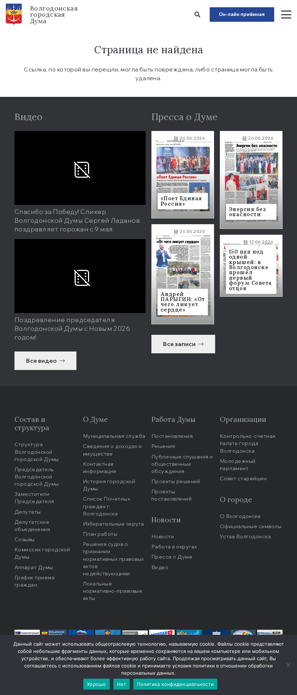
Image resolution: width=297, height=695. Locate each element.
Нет (121, 684)
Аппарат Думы (33, 567)
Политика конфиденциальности (175, 684)
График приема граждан (34, 581)
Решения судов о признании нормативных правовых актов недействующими (113, 558)
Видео (159, 567)
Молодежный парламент (238, 464)
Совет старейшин (243, 478)
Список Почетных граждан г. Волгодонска (106, 506)
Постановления (172, 435)
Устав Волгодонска (245, 536)
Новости (162, 536)
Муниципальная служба (114, 435)
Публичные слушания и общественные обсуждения (182, 463)
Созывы (24, 539)
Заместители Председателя (34, 497)
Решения (163, 446)
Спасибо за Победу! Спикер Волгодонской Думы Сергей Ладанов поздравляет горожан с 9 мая (77, 220)
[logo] (14, 14)
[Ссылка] (183, 174)
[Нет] (288, 665)
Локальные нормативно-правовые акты (112, 590)
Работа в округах (174, 546)
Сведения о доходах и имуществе (112, 450)
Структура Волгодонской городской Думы (36, 451)
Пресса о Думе (171, 556)
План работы (100, 533)
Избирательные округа (113, 523)
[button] (197, 14)
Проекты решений (175, 481)
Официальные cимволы (250, 526)
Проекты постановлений (171, 495)
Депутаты (27, 511)
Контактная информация (99, 467)
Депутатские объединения (32, 525)
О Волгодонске (240, 516)
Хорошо (96, 684)
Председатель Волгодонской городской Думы (36, 476)
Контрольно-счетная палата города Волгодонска (248, 443)
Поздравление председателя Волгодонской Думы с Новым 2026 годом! (72, 328)
